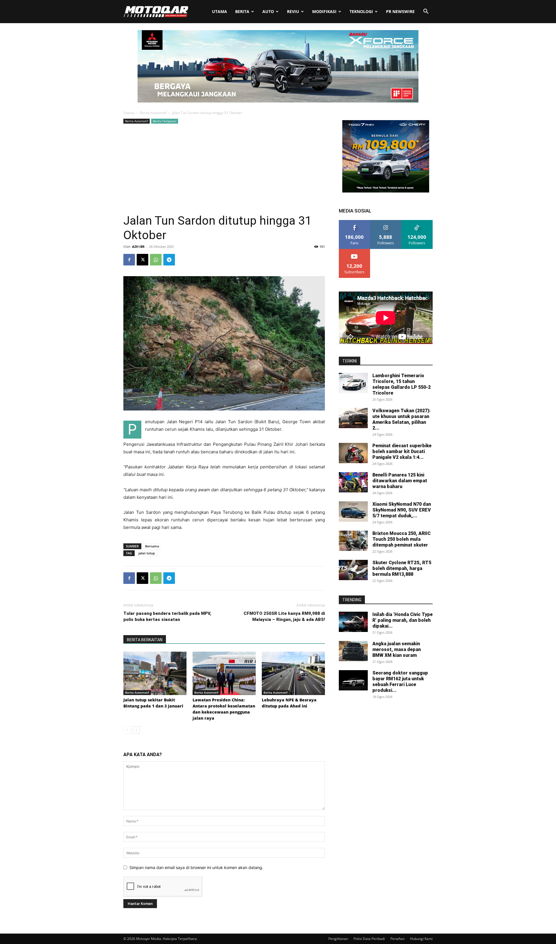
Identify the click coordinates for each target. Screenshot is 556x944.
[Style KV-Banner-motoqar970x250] (278, 101)
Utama (219, 11)
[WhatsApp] (156, 259)
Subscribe (354, 251)
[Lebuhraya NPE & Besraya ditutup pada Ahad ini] (293, 673)
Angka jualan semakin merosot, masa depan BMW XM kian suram (396, 649)
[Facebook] (129, 259)
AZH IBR (138, 246)
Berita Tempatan (164, 121)
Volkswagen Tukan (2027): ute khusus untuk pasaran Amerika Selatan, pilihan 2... (401, 419)
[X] (142, 259)
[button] (426, 12)
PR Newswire (400, 11)
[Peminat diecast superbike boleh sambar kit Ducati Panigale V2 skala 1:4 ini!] (353, 453)
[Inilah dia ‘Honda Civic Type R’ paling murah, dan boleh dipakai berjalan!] (353, 622)
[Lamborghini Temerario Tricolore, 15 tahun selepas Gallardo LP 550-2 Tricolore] (353, 383)
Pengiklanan (338, 938)
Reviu (293, 11)
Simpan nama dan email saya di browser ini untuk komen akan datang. (196, 867)
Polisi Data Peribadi (369, 938)
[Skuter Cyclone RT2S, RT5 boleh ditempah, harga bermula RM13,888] (353, 570)
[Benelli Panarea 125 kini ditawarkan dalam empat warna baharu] (353, 482)
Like (354, 222)
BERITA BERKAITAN (144, 639)
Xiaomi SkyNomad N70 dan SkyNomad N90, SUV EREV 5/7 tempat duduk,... (401, 509)
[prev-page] (127, 730)
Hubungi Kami (421, 938)
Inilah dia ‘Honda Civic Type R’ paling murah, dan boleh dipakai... (402, 620)
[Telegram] (169, 259)
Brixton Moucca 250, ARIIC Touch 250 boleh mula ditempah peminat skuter (401, 539)
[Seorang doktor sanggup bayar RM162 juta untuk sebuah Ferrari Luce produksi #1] (353, 680)
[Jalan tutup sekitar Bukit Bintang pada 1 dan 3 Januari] (154, 673)
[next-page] (136, 730)
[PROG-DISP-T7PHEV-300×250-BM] (385, 191)
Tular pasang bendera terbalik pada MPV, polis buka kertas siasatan (167, 616)
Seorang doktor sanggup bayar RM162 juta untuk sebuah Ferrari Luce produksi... (400, 681)
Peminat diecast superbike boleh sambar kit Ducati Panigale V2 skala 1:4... (401, 451)
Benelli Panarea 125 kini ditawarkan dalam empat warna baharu (399, 480)
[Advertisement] (224, 168)
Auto (268, 11)
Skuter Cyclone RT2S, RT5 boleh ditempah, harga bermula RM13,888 (401, 568)
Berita (242, 11)
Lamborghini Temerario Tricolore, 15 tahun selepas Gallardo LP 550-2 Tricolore (401, 384)
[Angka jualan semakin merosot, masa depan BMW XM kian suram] (353, 651)
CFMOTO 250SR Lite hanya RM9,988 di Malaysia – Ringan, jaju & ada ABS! (284, 616)
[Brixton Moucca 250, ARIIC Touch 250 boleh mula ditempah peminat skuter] (353, 541)
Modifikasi (324, 11)
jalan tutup (146, 553)
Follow (386, 222)
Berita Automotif (153, 112)
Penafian (397, 938)
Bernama (152, 546)
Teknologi (361, 11)
